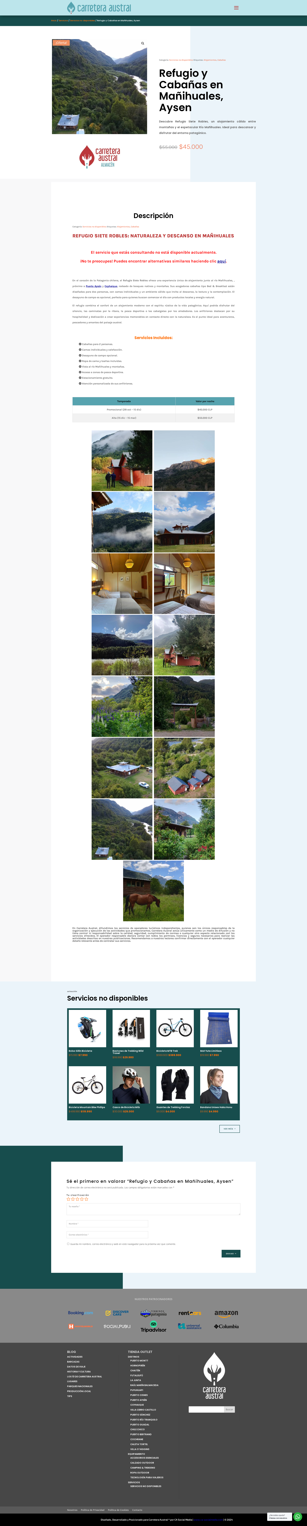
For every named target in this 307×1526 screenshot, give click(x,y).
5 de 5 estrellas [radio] (86, 1199)
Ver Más (228, 1129)
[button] (143, 43)
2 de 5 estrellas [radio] (73, 1199)
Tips (69, 1396)
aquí (221, 261)
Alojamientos (210, 60)
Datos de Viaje (76, 1366)
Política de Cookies (118, 1510)
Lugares (72, 1381)
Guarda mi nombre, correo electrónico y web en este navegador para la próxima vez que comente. (123, 1244)
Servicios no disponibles (82, 20)
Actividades (75, 1356)
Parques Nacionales (80, 1386)
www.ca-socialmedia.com (208, 1519)
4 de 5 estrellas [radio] (82, 1199)
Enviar (230, 1254)
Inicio (54, 20)
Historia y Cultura (79, 1371)
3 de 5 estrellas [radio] (77, 1199)
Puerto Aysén (93, 286)
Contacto (137, 1510)
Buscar (229, 1409)
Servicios (63, 20)
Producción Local (79, 1391)
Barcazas (73, 1361)
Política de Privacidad (92, 1510)
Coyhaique (111, 286)
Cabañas (221, 60)
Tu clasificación (78, 1195)
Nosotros (72, 1510)
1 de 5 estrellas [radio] (68, 1199)
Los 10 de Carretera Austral (84, 1376)
